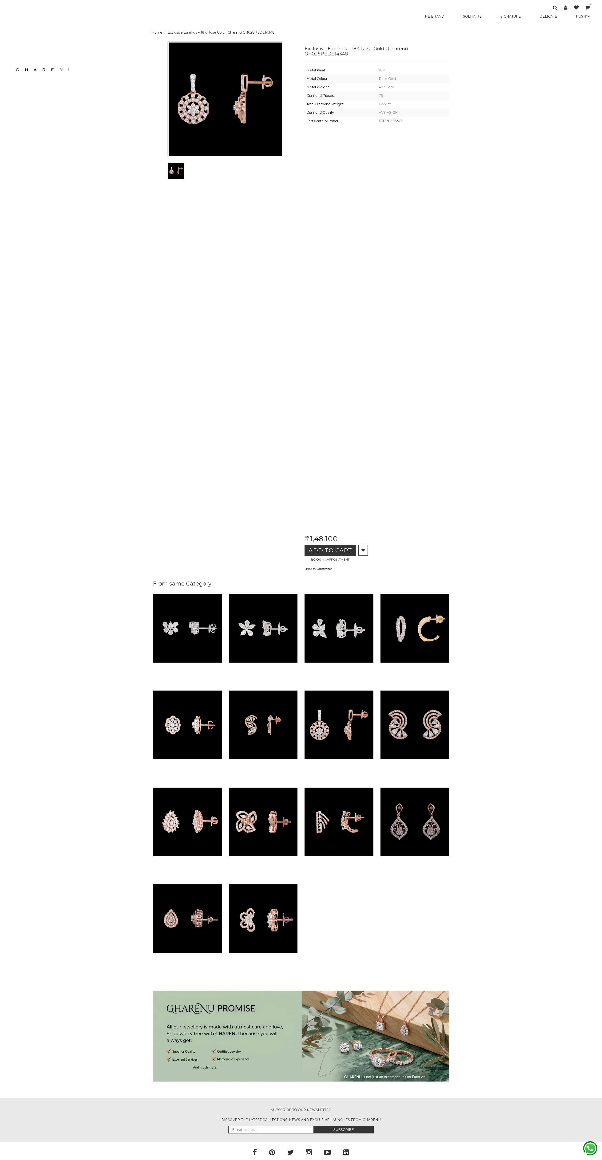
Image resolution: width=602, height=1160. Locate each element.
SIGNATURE (510, 16)
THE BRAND (433, 16)
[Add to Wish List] (363, 550)
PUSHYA (583, 16)
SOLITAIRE (472, 16)
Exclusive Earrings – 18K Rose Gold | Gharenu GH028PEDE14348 (221, 32)
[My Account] (565, 7)
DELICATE (548, 16)
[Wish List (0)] (576, 7)
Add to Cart (330, 550)
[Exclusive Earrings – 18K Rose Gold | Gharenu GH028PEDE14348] (176, 171)
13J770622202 (390, 121)
